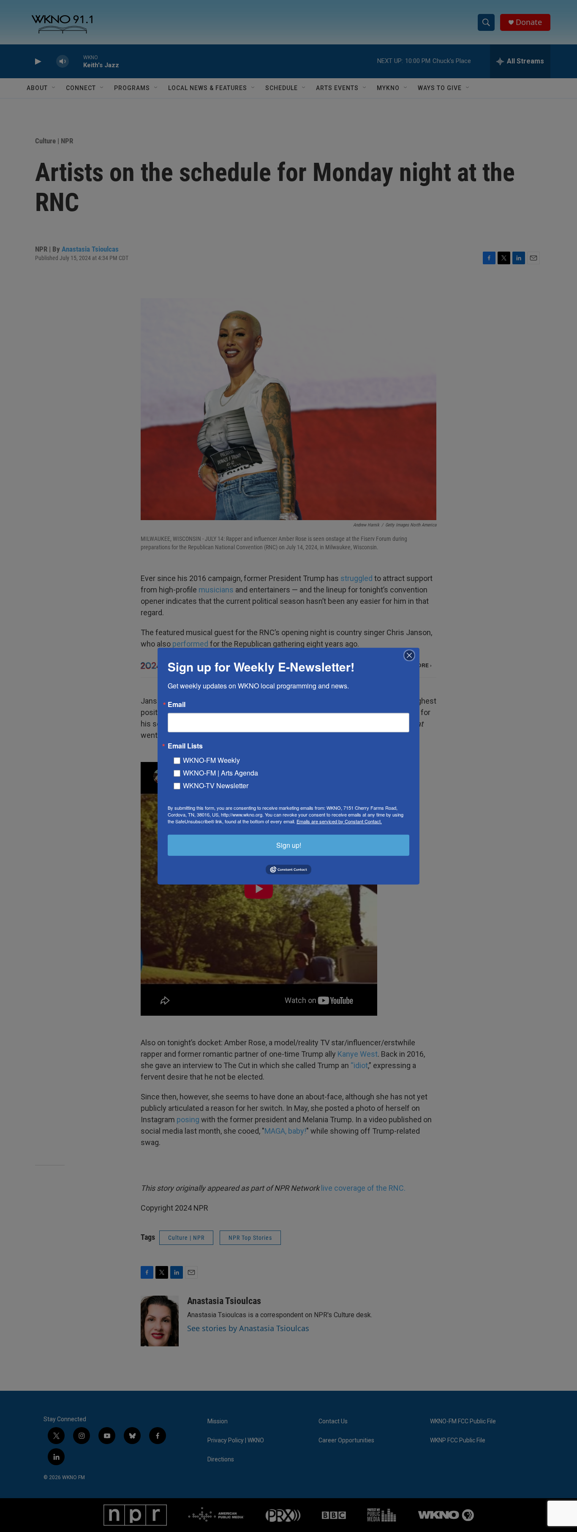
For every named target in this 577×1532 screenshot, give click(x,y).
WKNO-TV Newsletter (215, 785)
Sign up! (288, 845)
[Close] (412, 655)
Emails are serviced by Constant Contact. (339, 820)
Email (176, 704)
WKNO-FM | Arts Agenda (220, 772)
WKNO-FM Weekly (211, 760)
